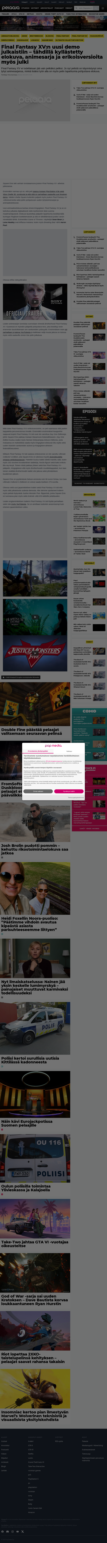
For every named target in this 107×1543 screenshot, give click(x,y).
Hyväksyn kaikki (69, 791)
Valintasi (69, 751)
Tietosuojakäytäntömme (76, 797)
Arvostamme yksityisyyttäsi (38, 751)
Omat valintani (38, 791)
